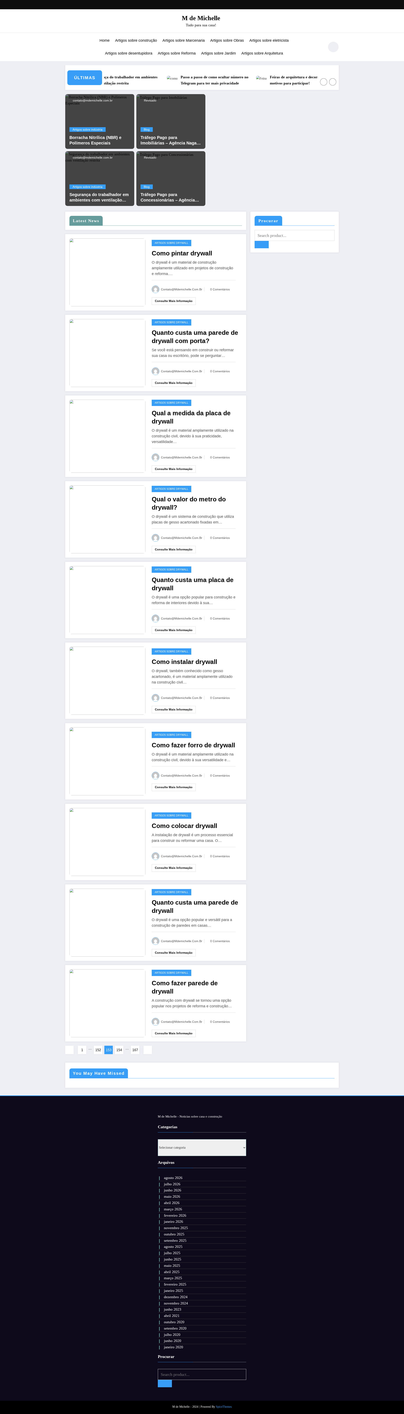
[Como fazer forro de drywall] (107, 761)
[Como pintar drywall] (107, 272)
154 (119, 1050)
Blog (147, 129)
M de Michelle (201, 18)
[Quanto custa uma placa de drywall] (107, 600)
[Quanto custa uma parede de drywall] (107, 922)
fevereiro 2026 (175, 1215)
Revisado (149, 100)
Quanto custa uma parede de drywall (195, 906)
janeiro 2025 (173, 1290)
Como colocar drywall (184, 825)
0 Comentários (220, 289)
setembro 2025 (175, 1240)
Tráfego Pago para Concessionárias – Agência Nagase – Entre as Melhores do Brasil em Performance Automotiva (169, 197)
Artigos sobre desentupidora (128, 53)
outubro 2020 (174, 1322)
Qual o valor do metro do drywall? (189, 503)
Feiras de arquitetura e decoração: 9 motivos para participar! (280, 80)
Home (105, 40)
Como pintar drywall (182, 253)
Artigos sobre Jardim (218, 53)
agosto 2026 (173, 1178)
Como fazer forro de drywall (193, 745)
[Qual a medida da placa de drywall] (107, 436)
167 (135, 1050)
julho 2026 (172, 1184)
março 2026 (173, 1209)
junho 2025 (172, 1259)
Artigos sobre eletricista (269, 40)
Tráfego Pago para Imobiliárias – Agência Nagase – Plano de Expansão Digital (171, 140)
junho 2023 (172, 1309)
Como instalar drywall (184, 661)
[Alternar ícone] (68, 47)
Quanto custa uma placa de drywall (193, 584)
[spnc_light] (333, 47)
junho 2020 (172, 1341)
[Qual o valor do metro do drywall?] (107, 519)
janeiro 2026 (173, 1221)
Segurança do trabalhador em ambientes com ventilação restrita (106, 80)
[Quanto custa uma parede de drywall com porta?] (107, 352)
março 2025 (173, 1278)
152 (98, 1050)
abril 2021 (171, 1316)
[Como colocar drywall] (107, 842)
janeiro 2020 (173, 1347)
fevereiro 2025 (175, 1284)
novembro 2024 (176, 1303)
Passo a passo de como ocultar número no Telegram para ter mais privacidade (196, 80)
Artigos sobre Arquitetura (262, 53)
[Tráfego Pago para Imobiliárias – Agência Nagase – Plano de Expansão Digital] (161, 97)
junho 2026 (172, 1190)
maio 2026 (172, 1196)
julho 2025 (172, 1253)
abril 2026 (171, 1203)
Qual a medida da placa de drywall (191, 417)
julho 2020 (172, 1335)
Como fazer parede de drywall (185, 987)
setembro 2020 (175, 1328)
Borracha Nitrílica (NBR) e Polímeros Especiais (95, 140)
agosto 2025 (173, 1246)
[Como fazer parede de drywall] (107, 1003)
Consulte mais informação (174, 301)
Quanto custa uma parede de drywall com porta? (195, 336)
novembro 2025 (176, 1228)
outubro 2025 (174, 1234)
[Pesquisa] (319, 47)
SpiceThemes (224, 1406)
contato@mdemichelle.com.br (92, 100)
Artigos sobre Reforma (177, 53)
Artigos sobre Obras (227, 40)
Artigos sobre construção (136, 40)
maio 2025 (172, 1265)
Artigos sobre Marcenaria (183, 40)
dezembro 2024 (175, 1297)
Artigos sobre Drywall (171, 243)
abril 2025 (171, 1272)
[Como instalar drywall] (107, 680)
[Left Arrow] (323, 82)
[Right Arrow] (332, 82)
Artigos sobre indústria (87, 129)
